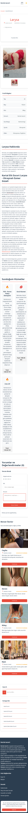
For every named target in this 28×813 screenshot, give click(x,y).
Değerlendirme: (7, 476)
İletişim (3, 779)
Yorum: (5, 492)
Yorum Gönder (14, 505)
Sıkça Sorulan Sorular (7, 790)
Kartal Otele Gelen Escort (10, 726)
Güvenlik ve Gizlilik (6, 793)
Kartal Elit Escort (8, 716)
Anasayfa (3, 11)
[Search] (4, 692)
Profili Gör (14, 564)
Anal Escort (6, 706)
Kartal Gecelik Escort (9, 721)
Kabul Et (14, 809)
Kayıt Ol (3, 777)
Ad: (4, 483)
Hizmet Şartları (5, 795)
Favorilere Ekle (14, 37)
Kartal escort (5, 3)
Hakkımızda (4, 788)
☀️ (26, 3)
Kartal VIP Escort (8, 711)
